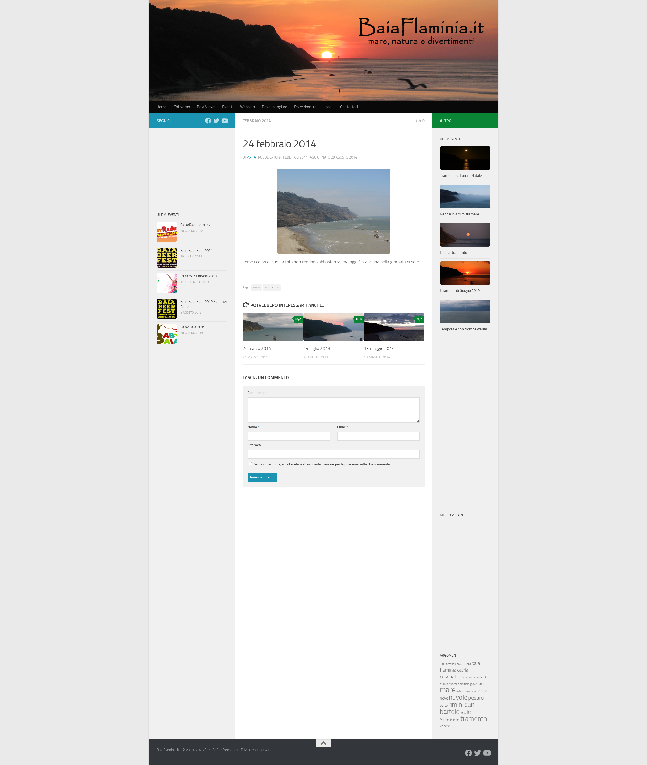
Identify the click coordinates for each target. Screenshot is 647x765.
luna (481, 684)
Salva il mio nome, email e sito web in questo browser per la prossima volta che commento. (322, 464)
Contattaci (349, 106)
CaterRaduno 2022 (195, 225)
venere (445, 726)
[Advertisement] (192, 167)
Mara (251, 157)
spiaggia (450, 719)
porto (444, 705)
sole (465, 711)
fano (475, 677)
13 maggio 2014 (379, 348)
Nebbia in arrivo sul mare (459, 214)
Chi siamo (182, 106)
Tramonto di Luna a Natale (461, 175)
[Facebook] (208, 121)
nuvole (458, 697)
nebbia (481, 691)
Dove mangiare (274, 106)
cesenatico (451, 676)
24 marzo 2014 (257, 348)
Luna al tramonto (453, 252)
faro (484, 677)
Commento (257, 393)
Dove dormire (305, 106)
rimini (456, 704)
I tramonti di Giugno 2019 (460, 290)
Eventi (227, 106)
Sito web (254, 445)
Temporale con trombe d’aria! (463, 329)
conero (467, 677)
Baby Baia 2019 (192, 327)
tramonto (473, 719)
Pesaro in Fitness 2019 (198, 276)
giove (473, 684)
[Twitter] (216, 121)
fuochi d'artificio (459, 684)
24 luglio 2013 (316, 348)
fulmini (444, 684)
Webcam (247, 106)
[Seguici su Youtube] (224, 121)
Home (161, 106)
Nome (253, 427)
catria (462, 670)
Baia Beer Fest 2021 (196, 250)
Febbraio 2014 (257, 120)
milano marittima (466, 691)
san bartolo (272, 287)
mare (256, 287)
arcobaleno (453, 664)
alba (442, 664)
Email (342, 427)
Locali (328, 106)
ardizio (465, 663)
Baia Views (206, 106)
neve (444, 698)
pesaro (476, 697)
